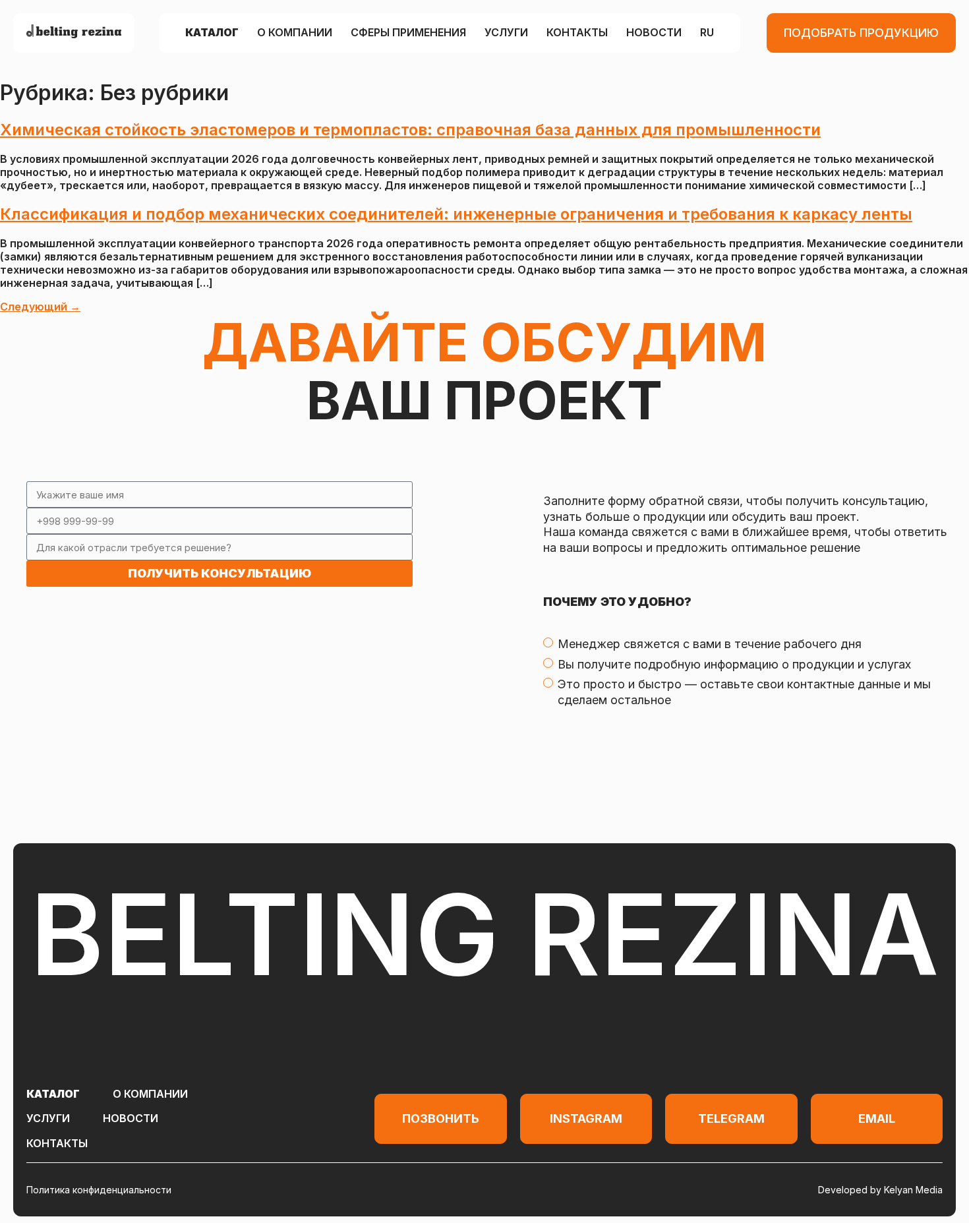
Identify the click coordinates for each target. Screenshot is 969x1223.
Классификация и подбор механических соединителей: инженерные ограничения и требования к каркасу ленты (456, 214)
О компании (294, 33)
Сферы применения (408, 33)
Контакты (577, 33)
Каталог (212, 33)
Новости (654, 33)
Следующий (40, 306)
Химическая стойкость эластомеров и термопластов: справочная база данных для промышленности (410, 129)
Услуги (506, 33)
